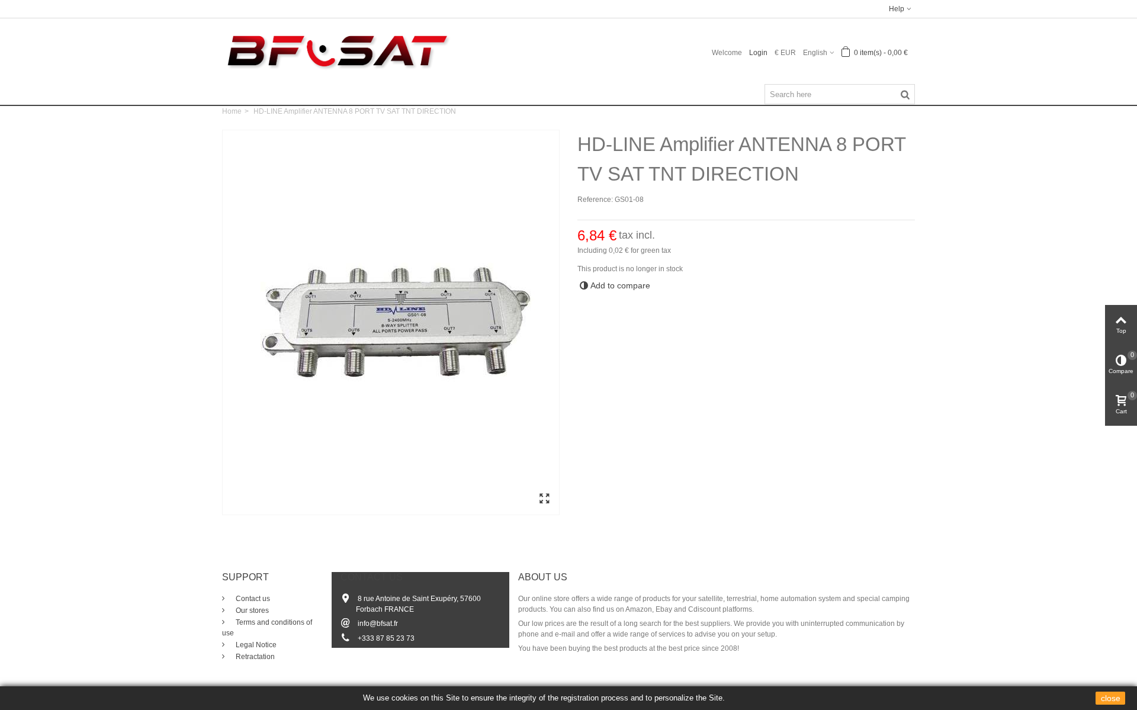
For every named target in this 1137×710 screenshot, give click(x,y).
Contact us (252, 599)
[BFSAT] (337, 50)
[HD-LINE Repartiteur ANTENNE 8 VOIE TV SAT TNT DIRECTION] (544, 499)
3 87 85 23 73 (392, 638)
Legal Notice (255, 645)
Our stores (251, 610)
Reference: (595, 199)
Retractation (254, 657)
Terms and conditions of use (267, 627)
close (1110, 698)
